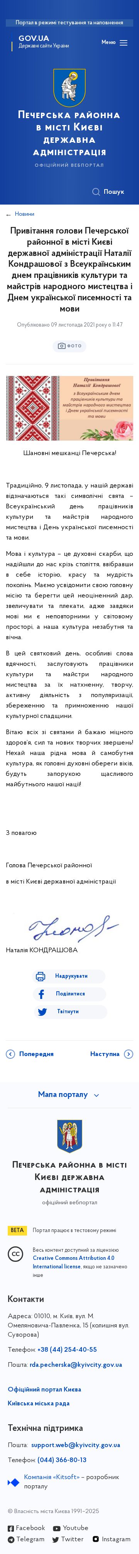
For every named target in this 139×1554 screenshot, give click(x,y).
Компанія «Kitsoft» (52, 1477)
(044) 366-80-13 (61, 1460)
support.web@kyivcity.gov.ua (75, 1445)
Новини (24, 214)
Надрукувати (71, 976)
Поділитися (70, 994)
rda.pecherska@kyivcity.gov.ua (76, 1365)
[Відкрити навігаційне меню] (123, 43)
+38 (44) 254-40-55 (67, 1350)
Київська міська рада (39, 1403)
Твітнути (68, 1012)
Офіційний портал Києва (44, 1389)
